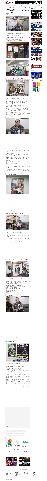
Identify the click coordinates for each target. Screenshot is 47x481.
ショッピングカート (26, 473)
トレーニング (8, 5)
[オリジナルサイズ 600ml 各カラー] (36, 86)
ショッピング (38, 5)
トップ (6, 7)
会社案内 (7, 474)
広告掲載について (8, 476)
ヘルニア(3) (7, 433)
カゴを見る (40, 0)
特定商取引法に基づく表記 (17, 474)
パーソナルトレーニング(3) (14, 435)
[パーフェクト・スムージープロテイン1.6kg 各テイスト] (36, 75)
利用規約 (16, 475)
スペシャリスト (26, 5)
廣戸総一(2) (21, 435)
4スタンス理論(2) (22, 433)
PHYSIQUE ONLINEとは (8, 473)
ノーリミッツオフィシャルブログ (10, 425)
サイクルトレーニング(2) (14, 433)
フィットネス (14, 5)
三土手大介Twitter (8, 426)
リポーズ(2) (7, 435)
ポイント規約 (16, 476)
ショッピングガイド (17, 473)
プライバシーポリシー (8, 475)
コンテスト (32, 5)
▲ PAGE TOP (24, 469)
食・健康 (21, 5)
